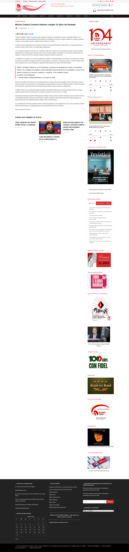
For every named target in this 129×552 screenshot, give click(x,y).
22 (39, 529)
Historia (78, 16)
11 (21, 527)
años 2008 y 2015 (25, 82)
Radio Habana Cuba (54, 497)
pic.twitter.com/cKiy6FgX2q (26, 75)
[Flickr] (107, 1)
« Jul (16, 539)
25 (21, 532)
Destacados (33, 16)
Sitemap (25, 1)
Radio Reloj (52, 494)
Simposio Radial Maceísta (22, 508)
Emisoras (25, 16)
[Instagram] (105, 1)
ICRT (39, 547)
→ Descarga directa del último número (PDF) (99, 189)
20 (30, 529)
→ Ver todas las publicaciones (96, 193)
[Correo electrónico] (113, 1)
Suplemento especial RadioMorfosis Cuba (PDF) (101, 446)
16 (43, 527)
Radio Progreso (53, 499)
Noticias (42, 16)
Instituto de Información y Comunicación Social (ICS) (63, 487)
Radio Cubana (23, 28)
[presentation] (92, 203)
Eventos (86, 16)
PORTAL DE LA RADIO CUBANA (58, 4)
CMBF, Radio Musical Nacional (57, 507)
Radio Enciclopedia (54, 504)
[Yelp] (109, 1)
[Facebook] (99, 1)
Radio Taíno (52, 502)
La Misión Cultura (20, 90)
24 (17, 532)
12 (26, 527)
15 (39, 527)
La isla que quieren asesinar (96, 215)
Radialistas (60, 16)
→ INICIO (18, 16)
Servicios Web (42, 1)
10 (17, 527)
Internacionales (20, 21)
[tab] (92, 203)
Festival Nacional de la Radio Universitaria (26, 504)
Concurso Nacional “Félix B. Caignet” (25, 486)
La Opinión (50, 16)
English (96, 21)
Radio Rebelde (53, 492)
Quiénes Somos (33, 1)
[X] (103, 1)
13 (30, 527)
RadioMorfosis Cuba (20, 490)
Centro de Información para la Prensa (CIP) (60, 489)
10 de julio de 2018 (48, 77)
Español (91, 21)
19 (26, 529)
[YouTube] (101, 1)
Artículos (69, 16)
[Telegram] (111, 1)
